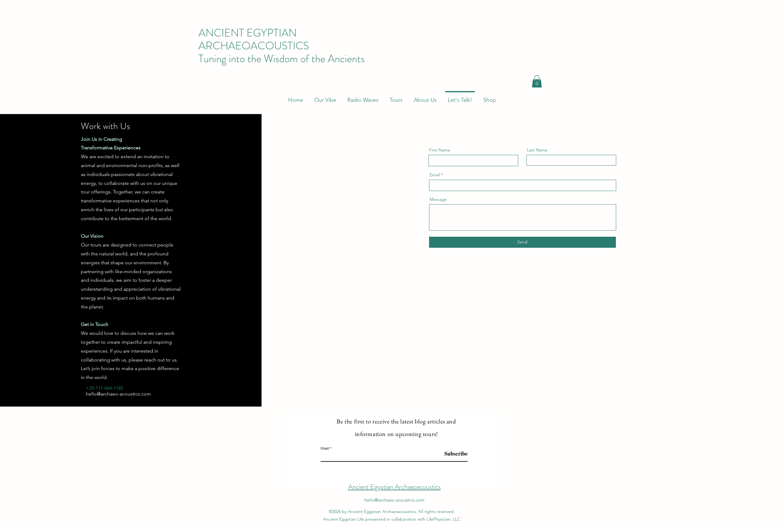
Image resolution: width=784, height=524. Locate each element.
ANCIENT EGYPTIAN (248, 32)
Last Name (537, 150)
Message (438, 199)
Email (435, 175)
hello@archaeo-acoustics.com (118, 394)
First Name (439, 150)
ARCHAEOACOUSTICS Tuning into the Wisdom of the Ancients (281, 52)
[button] (537, 81)
